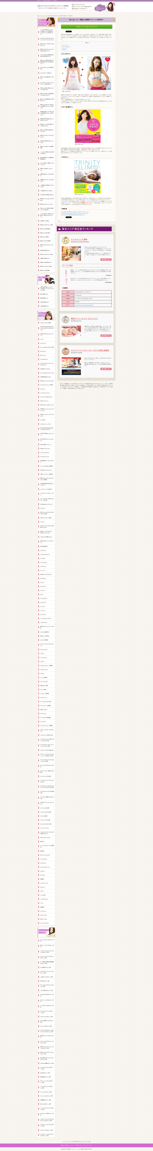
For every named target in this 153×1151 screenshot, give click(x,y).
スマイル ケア (43, 713)
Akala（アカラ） (44, 709)
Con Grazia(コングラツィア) (46, 504)
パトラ (41, 903)
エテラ (41, 339)
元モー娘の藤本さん (66, 46)
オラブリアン (43, 351)
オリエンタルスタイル (45, 554)
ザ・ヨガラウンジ (44, 359)
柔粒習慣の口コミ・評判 (45, 1076)
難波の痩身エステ (44, 298)
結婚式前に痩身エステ (45, 250)
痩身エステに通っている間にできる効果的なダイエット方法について (47, 106)
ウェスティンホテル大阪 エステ (47, 750)
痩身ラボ (42, 841)
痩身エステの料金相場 (45, 228)
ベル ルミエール (44, 681)
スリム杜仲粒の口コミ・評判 (46, 990)
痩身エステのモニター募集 (46, 266)
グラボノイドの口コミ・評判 (46, 1130)
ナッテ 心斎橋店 (43, 677)
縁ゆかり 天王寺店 (44, 635)
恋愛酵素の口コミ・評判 (45, 1099)
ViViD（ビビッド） (44, 400)
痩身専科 (42, 851)
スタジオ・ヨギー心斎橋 (45, 322)
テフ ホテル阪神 (43, 815)
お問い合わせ (81, 1141)
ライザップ (42, 508)
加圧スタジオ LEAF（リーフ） (47, 404)
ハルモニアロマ (43, 622)
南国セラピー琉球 (44, 685)
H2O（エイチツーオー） (45, 837)
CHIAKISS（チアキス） (45, 368)
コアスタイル (43, 863)
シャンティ (42, 610)
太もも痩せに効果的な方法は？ (47, 194)
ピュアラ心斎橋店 (44, 639)
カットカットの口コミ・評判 (46, 1095)
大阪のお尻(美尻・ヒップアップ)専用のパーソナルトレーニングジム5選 (47, 288)
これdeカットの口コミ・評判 (46, 976)
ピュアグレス (43, 614)
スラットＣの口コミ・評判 (46, 1091)
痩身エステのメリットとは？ (46, 204)
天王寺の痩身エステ (44, 302)
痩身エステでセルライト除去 (46, 254)
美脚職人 (42, 879)
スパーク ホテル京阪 (44, 807)
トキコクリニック (44, 883)
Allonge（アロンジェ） (45, 448)
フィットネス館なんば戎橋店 (46, 466)
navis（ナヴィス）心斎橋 (45, 517)
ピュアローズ (43, 602)
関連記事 (64, 49)
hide (88, 42)
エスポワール (43, 550)
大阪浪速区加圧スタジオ (45, 376)
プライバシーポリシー (67, 1141)
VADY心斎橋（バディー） (45, 444)
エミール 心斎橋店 (44, 693)
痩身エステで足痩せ (44, 236)
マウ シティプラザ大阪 (45, 819)
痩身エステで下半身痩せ (45, 240)
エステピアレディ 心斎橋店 (46, 665)
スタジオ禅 (42, 419)
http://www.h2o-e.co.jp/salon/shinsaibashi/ (84, 305)
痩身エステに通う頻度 (45, 232)
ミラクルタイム (43, 598)
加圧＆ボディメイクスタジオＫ (47, 380)
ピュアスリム (43, 911)
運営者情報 (75, 1141)
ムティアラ (42, 606)
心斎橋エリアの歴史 (44, 220)
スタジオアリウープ (44, 456)
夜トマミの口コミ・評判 (45, 1103)
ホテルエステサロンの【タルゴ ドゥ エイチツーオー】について (74, 213)
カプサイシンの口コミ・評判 (46, 1016)
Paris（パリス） (43, 919)
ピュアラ (42, 661)
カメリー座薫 (43, 689)
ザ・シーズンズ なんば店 (45, 701)
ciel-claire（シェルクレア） (46, 470)
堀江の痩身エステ (44, 294)
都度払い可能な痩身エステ (46, 262)
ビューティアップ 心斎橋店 (46, 725)
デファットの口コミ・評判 (46, 1026)
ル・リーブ (42, 570)
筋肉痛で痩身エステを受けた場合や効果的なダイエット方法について (47, 113)
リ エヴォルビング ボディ (45, 618)
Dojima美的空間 (43, 546)
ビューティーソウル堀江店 (46, 489)
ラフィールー (43, 721)
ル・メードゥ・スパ (44, 827)
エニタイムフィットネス (45, 423)
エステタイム (43, 566)
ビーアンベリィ (43, 697)
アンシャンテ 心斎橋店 (45, 705)
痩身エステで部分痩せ (45, 270)
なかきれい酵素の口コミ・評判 (47, 1063)
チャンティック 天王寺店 (45, 776)
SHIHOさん (64, 48)
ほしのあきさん (65, 45)
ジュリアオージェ (44, 899)
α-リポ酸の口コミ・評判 (45, 967)
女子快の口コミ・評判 (45, 1072)
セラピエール (43, 586)
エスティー (42, 887)
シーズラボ (42, 558)
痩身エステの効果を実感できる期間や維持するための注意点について (47, 62)
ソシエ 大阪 (42, 895)
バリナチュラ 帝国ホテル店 (46, 735)
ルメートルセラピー (44, 923)
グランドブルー (43, 915)
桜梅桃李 (42, 907)
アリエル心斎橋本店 (44, 631)
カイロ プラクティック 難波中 (46, 384)
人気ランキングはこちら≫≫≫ (86, 27)
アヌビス (42, 673)
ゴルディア (42, 388)
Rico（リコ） (43, 355)
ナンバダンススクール (45, 392)
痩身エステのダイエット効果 (46, 224)
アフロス (42, 653)
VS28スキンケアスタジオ (45, 574)
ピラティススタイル (44, 452)
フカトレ (42, 521)
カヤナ (41, 594)
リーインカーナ (43, 657)
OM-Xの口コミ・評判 (44, 980)
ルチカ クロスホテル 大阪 (45, 823)
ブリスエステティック (45, 867)
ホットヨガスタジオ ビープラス (47, 372)
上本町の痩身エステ (44, 306)
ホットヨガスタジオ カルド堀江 (47, 347)
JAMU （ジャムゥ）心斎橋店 (46, 474)
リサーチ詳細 (88, 1141)
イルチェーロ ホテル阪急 (45, 811)
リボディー (42, 871)
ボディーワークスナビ (45, 855)
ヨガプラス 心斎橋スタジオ (46, 536)
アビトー (42, 891)
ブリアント (42, 590)
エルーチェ (42, 875)
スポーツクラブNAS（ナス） (46, 396)
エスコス (42, 582)
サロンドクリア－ (44, 649)
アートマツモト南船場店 (45, 717)
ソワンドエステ (43, 562)
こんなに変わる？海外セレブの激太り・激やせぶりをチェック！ (75, 211)
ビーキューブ (43, 343)
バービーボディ (43, 859)
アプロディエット (44, 669)
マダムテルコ (43, 578)
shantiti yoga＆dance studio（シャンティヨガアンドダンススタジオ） (47, 328)
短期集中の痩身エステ (45, 258)
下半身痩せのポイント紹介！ (46, 190)
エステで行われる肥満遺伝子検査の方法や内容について (73, 214)
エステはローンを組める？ (46, 72)
